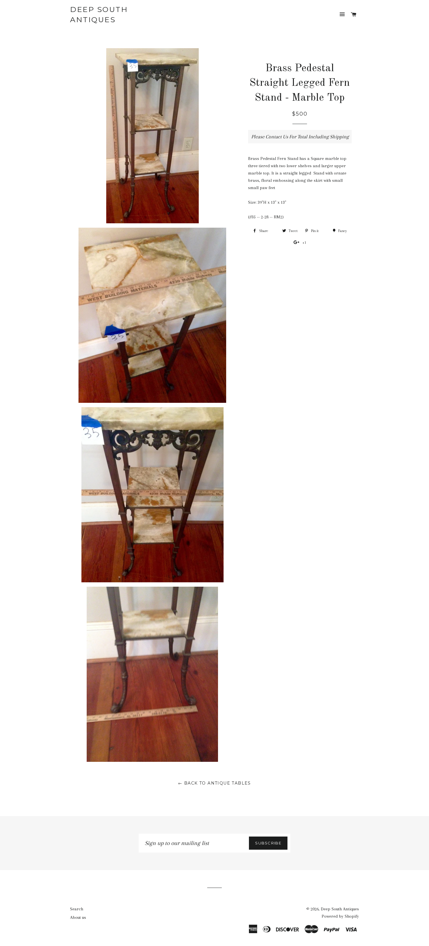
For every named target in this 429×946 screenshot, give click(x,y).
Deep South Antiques (99, 14)
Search (76, 909)
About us (78, 917)
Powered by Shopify (340, 916)
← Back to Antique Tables (214, 783)
